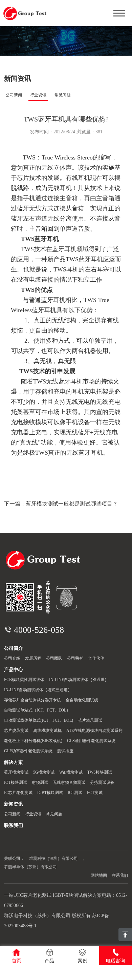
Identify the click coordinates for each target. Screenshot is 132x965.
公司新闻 (14, 95)
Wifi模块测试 (71, 772)
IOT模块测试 (15, 782)
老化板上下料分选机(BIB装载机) (33, 740)
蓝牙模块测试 (16, 772)
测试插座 (65, 751)
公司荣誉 (75, 658)
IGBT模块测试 (50, 792)
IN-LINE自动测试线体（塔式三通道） (38, 689)
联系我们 (120, 875)
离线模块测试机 (47, 730)
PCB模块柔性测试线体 (24, 679)
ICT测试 (75, 792)
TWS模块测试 (99, 772)
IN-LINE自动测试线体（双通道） (79, 679)
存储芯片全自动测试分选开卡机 (32, 700)
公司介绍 (12, 658)
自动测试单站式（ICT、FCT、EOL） (37, 710)
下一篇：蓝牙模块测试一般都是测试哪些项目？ (61, 504)
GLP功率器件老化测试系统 (28, 751)
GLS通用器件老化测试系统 (91, 740)
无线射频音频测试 (69, 782)
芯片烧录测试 (90, 720)
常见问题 (62, 95)
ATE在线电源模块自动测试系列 (94, 730)
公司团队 (54, 658)
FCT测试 (95, 792)
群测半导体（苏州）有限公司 (30, 867)
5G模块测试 (43, 772)
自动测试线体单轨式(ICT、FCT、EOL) (38, 720)
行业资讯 (38, 95)
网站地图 (99, 875)
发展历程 (33, 658)
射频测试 (40, 782)
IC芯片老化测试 (18, 792)
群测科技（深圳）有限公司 (53, 858)
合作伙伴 (96, 658)
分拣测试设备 (102, 782)
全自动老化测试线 (82, 700)
